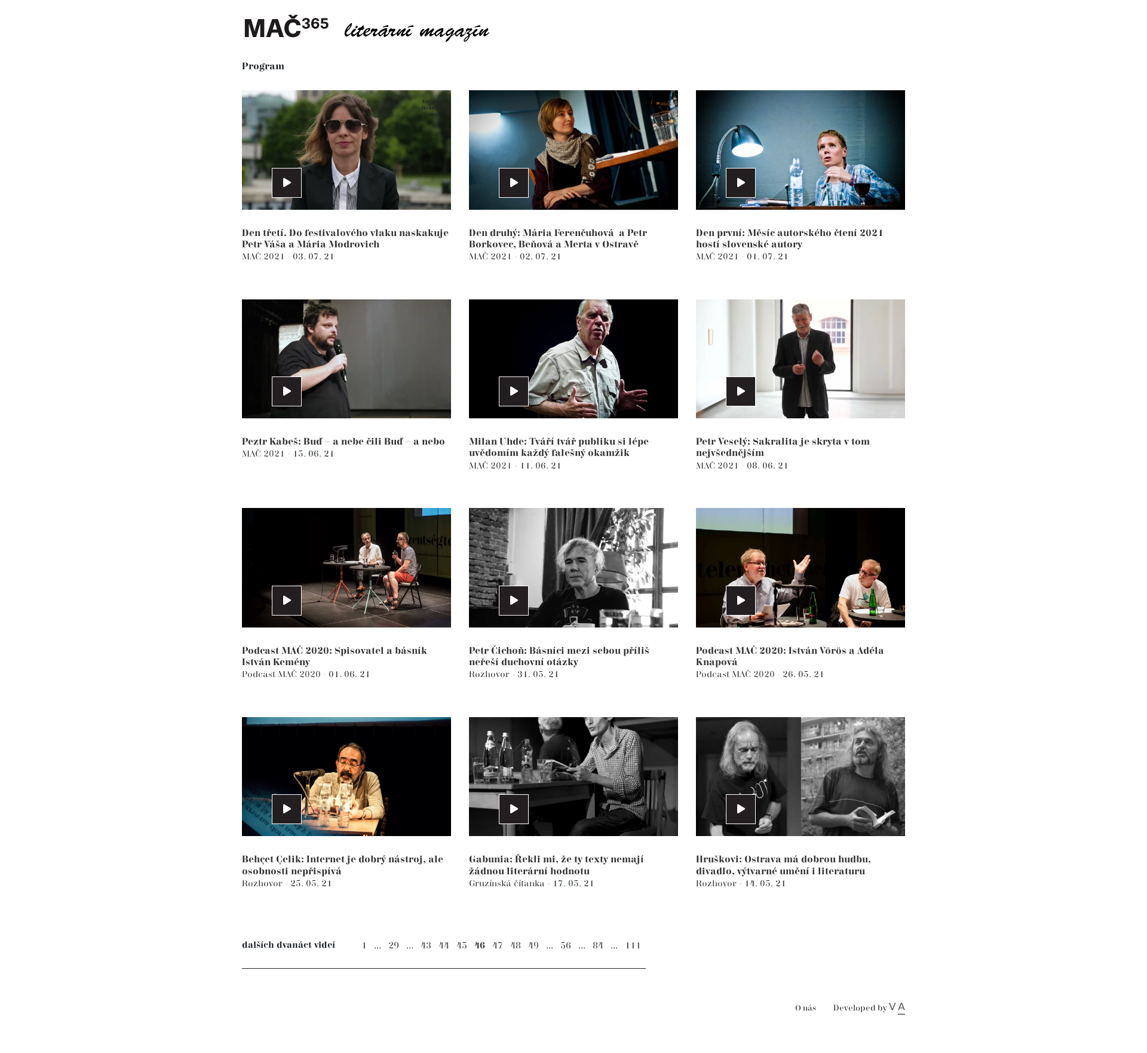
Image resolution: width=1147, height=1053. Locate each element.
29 (393, 945)
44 (443, 945)
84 (598, 945)
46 (479, 945)
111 (633, 945)
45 (461, 945)
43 (426, 945)
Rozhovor (490, 674)
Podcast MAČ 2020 (282, 674)
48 (515, 945)
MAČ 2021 (264, 256)
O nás (805, 1008)
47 (497, 945)
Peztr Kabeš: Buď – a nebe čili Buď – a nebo (343, 442)
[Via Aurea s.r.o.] (897, 1008)
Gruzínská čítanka (508, 883)
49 (533, 945)
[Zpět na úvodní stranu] (376, 27)
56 (565, 945)
